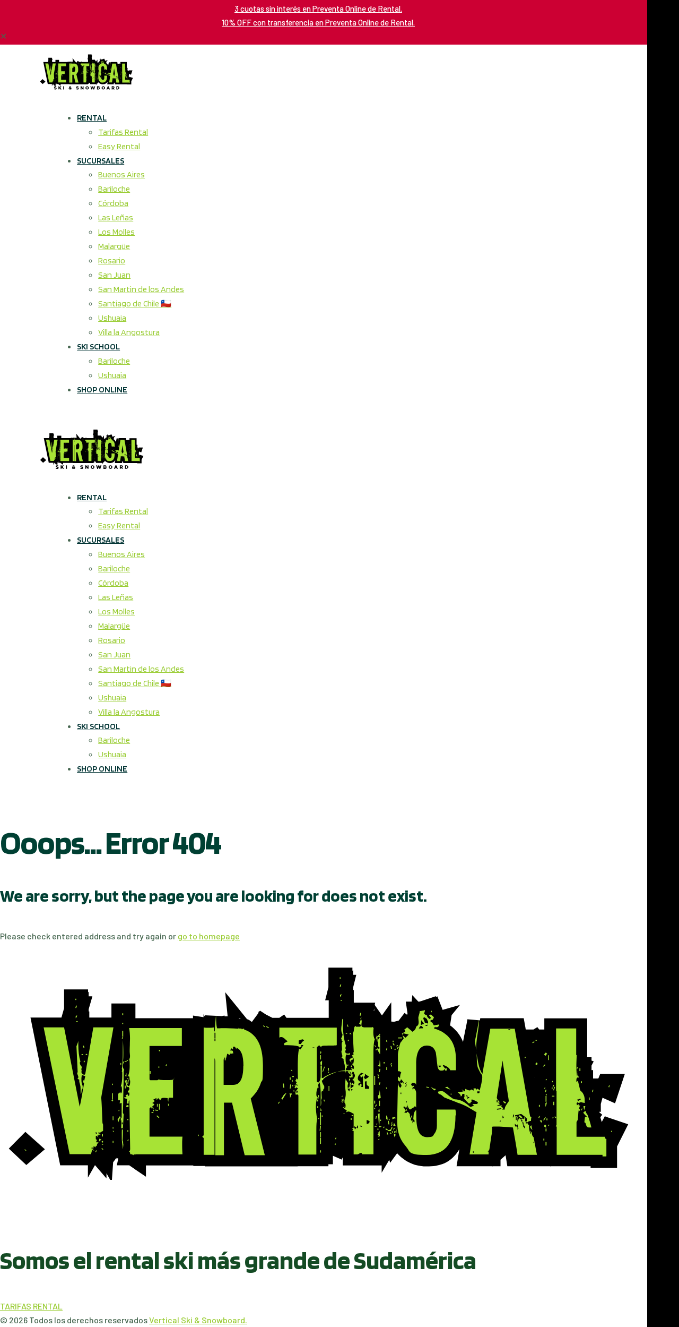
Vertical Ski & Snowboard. (198, 1320)
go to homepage (209, 936)
